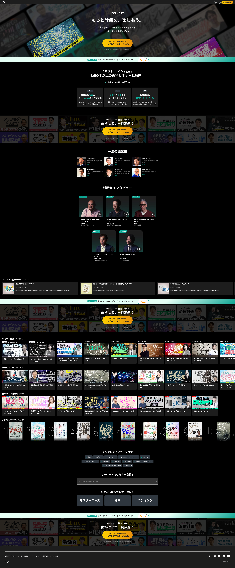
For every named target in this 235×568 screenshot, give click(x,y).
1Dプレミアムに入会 (227, 2)
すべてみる (27, 279)
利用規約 (26, 556)
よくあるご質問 (54, 556)
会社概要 (7, 556)
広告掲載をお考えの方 (16, 556)
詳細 (88, 164)
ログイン (217, 2)
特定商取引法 (45, 556)
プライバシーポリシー (34, 556)
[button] (91, 211)
